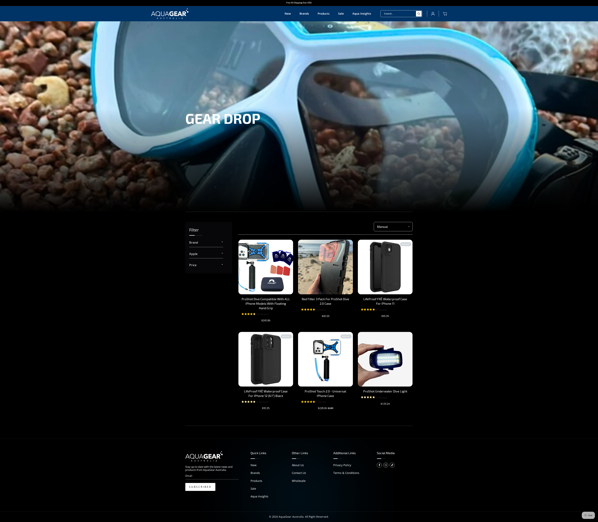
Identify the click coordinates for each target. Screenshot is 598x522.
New (253, 465)
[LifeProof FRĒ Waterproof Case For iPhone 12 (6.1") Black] (265, 359)
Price (193, 265)
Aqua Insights (259, 496)
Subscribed (200, 487)
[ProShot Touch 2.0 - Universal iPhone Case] (325, 359)
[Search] (419, 13)
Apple (193, 254)
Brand (193, 242)
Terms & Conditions (346, 473)
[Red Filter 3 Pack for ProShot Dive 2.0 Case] (325, 267)
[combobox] (401, 13)
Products (256, 481)
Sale (253, 488)
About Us (298, 465)
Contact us (299, 473)
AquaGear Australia (291, 516)
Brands (255, 473)
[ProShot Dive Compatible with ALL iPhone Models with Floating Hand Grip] (265, 267)
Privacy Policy (342, 465)
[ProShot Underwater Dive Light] (385, 359)
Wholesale (299, 481)
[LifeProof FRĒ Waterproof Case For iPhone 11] (385, 267)
